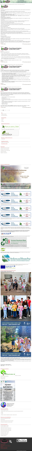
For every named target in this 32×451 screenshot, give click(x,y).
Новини (5, 84)
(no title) (2, 413)
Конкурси (2, 84)
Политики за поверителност (4, 448)
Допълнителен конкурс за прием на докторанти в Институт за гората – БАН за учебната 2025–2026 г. (13, 4)
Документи (2, 446)
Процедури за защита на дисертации (5, 150)
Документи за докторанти (4, 152)
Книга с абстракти (3, 377)
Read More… (2, 83)
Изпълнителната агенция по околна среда (6, 430)
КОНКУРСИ (2, 46)
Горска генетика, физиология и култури (5, 418)
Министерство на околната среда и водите (6, 429)
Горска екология (3, 419)
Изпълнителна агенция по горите (5, 431)
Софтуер (3, 121)
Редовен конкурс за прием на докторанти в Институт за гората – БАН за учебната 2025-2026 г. (12, 64)
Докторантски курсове (3, 151)
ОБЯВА (2, 412)
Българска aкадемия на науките (5, 425)
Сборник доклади (3, 378)
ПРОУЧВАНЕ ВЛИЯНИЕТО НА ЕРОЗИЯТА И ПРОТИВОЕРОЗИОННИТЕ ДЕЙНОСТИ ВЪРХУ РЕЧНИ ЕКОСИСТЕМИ (14, 211)
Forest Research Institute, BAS (27, 84)
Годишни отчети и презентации (5, 142)
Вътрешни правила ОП (4, 115)
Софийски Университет (4, 435)
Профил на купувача (3, 444)
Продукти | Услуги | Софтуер (4, 447)
